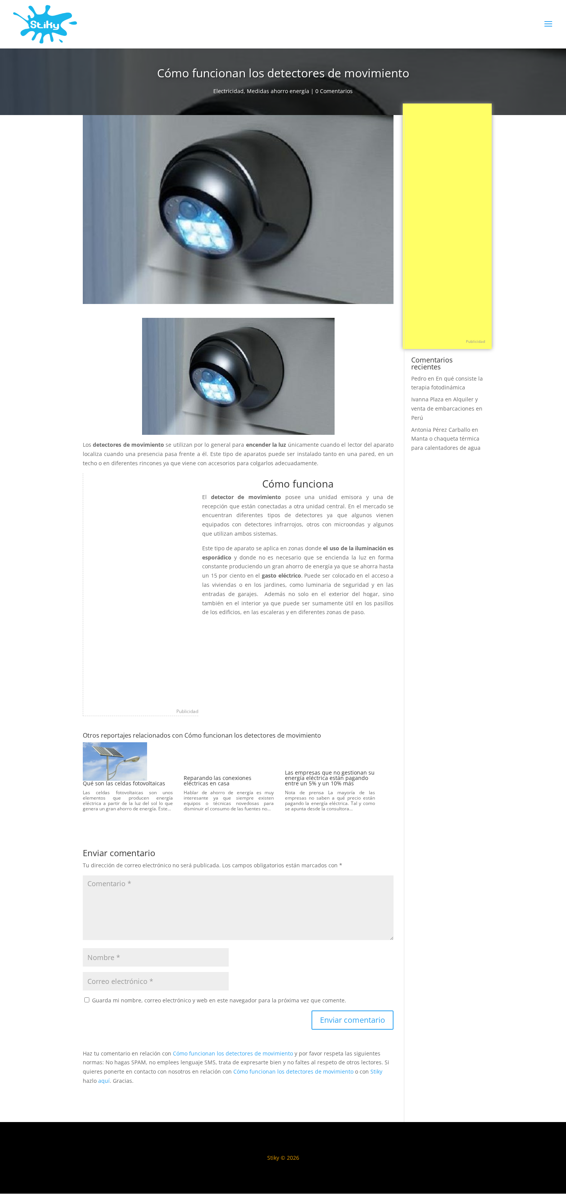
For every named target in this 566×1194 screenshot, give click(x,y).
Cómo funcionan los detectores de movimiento (233, 1053)
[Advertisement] (141, 588)
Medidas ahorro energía (278, 91)
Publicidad (187, 711)
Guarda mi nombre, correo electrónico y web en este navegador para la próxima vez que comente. (219, 1000)
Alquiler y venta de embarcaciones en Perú (446, 408)
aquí (104, 1080)
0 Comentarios (334, 91)
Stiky (376, 1071)
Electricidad (228, 91)
